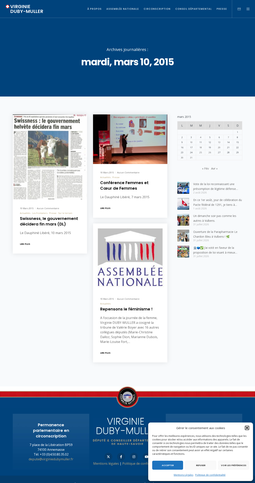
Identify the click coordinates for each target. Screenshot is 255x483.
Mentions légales (106, 463)
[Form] (236, 9)
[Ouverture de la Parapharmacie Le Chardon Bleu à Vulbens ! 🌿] (183, 235)
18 (200, 147)
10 (191, 142)
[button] (247, 428)
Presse (52, 213)
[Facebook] (121, 457)
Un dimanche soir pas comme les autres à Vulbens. (214, 218)
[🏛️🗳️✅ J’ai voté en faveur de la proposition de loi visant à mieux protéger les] (183, 251)
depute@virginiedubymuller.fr (51, 459)
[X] (108, 457)
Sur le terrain (65, 213)
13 (219, 142)
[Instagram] (134, 457)
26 (210, 152)
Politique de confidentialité (210, 475)
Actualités (25, 213)
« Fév (205, 168)
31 (191, 157)
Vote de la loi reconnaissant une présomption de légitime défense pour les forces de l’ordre (214, 186)
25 (200, 152)
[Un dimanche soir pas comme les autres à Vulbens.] (183, 220)
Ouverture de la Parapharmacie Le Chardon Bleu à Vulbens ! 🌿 (215, 234)
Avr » (214, 168)
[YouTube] (147, 457)
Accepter (168, 465)
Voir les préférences (233, 465)
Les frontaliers (39, 213)
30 (182, 157)
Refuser (200, 465)
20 (219, 147)
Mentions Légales (183, 475)
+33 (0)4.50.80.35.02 (54, 454)
